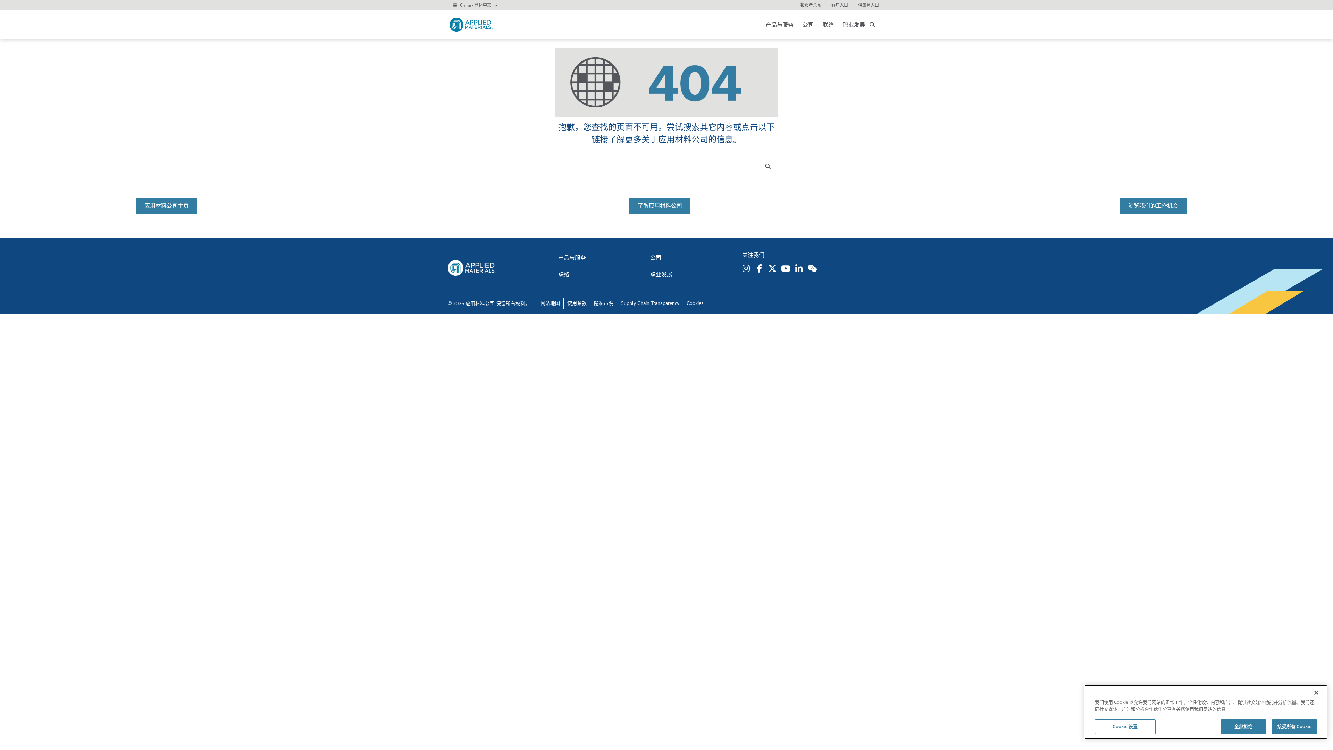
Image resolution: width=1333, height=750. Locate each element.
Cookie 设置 (1125, 726)
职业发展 (854, 24)
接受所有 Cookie (1294, 726)
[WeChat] (813, 268)
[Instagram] (747, 268)
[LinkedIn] (800, 268)
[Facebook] (760, 268)
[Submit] (770, 165)
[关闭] (1316, 692)
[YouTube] (786, 268)
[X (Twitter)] (773, 268)
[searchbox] (872, 24)
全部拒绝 (1243, 726)
